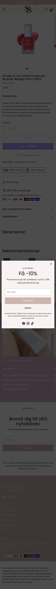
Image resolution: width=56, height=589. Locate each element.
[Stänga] (51, 264)
